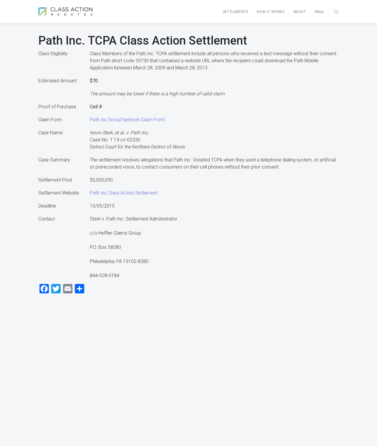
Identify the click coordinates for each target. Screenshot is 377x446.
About (299, 12)
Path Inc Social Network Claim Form (127, 119)
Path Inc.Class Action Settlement (124, 193)
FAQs (319, 12)
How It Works (270, 12)
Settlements (235, 12)
